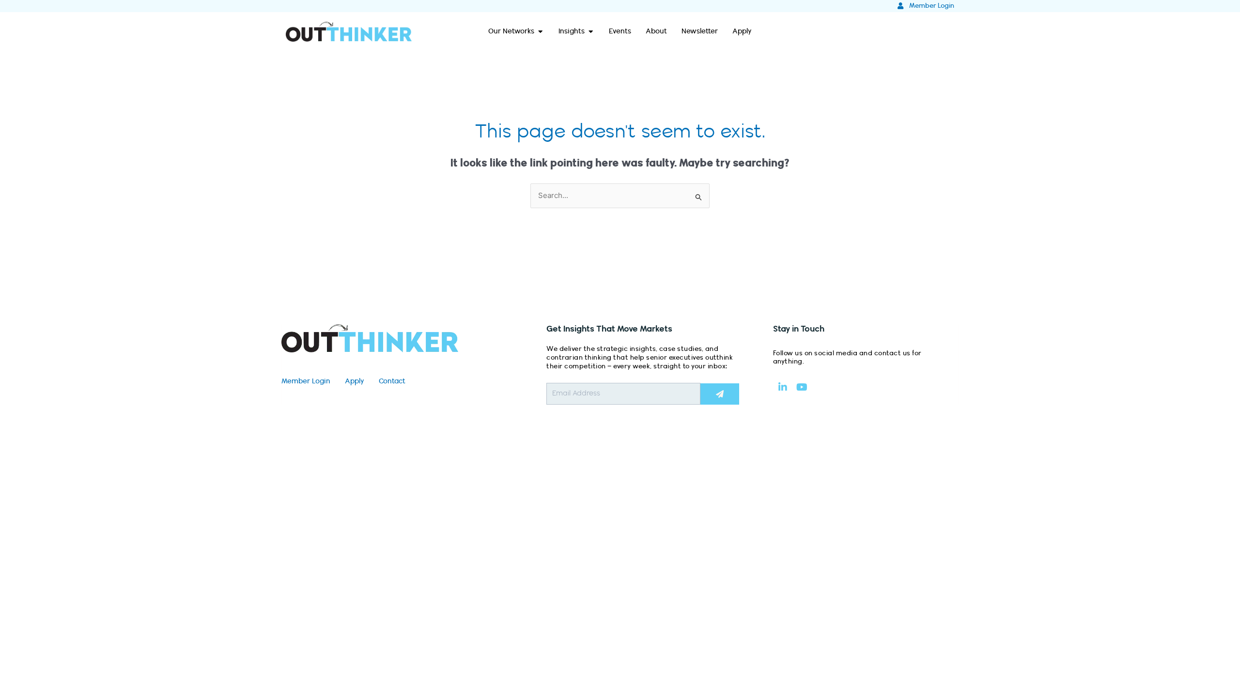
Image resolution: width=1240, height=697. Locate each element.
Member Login (305, 381)
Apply (354, 381)
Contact (392, 381)
